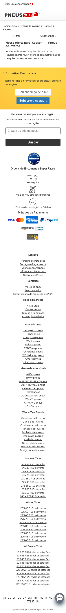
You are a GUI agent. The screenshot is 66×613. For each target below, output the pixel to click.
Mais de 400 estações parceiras (33, 194)
